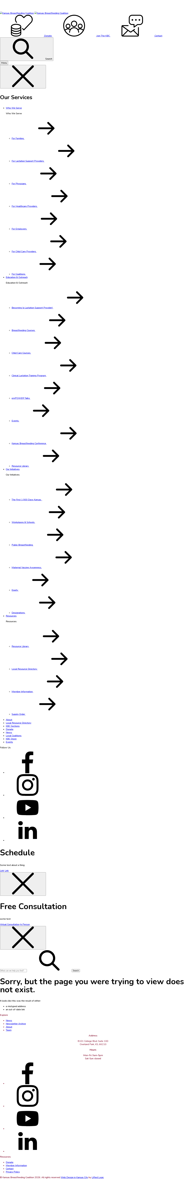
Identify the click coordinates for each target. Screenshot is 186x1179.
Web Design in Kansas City (74, 1177)
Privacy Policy (13, 1171)
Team (8, 1030)
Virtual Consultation (10, 924)
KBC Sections (13, 726)
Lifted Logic (98, 1177)
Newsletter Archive (16, 1023)
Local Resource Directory (18, 723)
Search (48, 58)
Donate (9, 729)
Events (9, 742)
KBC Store (11, 738)
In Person (25, 924)
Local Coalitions (14, 735)
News (9, 732)
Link (2, 870)
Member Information (16, 1165)
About (9, 719)
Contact (10, 1168)
